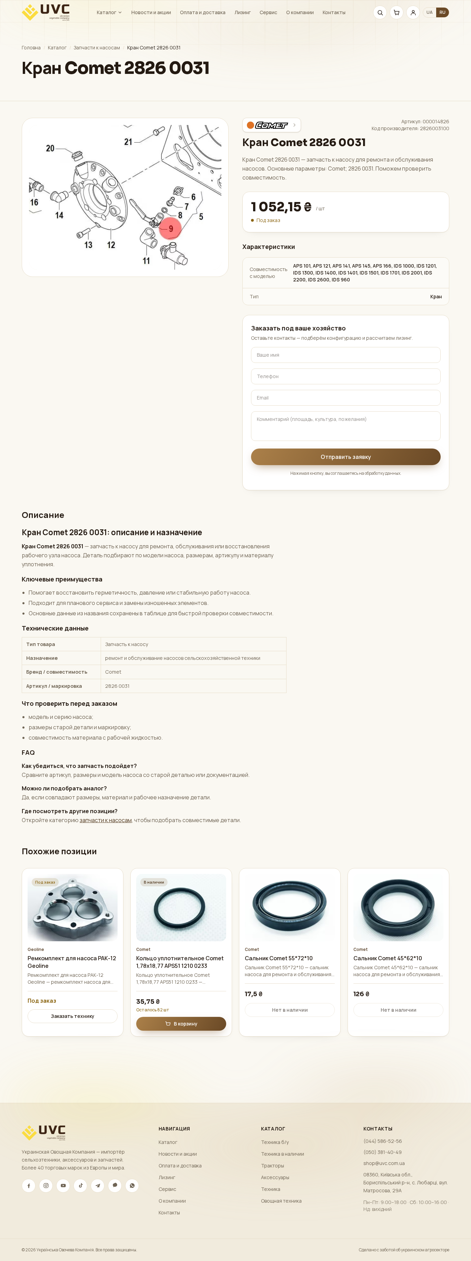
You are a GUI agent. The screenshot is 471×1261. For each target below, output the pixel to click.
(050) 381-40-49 (382, 1152)
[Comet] (271, 125)
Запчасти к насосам (97, 47)
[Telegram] (97, 1186)
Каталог (106, 12)
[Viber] (115, 1186)
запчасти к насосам (106, 820)
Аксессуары (275, 1177)
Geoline (36, 949)
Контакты (334, 12)
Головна (31, 47)
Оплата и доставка (203, 12)
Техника (270, 1189)
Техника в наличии (282, 1154)
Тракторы (272, 1165)
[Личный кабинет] (413, 12)
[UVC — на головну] (45, 12)
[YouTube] (63, 1186)
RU (442, 12)
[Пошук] (380, 12)
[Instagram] (46, 1186)
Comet (143, 949)
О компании (300, 12)
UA (430, 12)
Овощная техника (281, 1200)
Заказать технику (72, 1016)
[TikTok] (80, 1186)
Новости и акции (151, 12)
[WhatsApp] (132, 1186)
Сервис (268, 12)
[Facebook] (29, 1186)
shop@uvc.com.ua (384, 1163)
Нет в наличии (290, 1010)
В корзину (186, 1023)
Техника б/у (275, 1142)
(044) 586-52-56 (382, 1141)
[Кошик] (396, 12)
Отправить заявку (346, 457)
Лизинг (242, 12)
